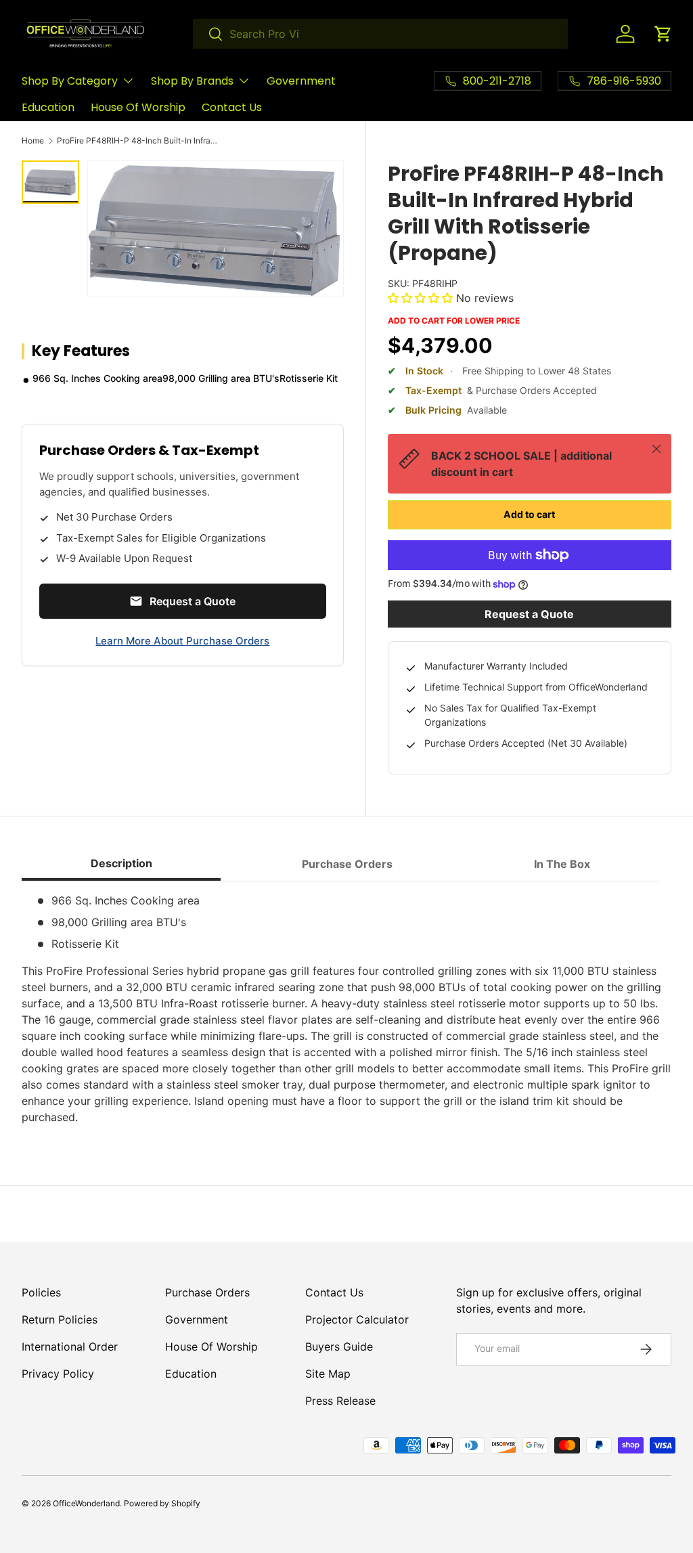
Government (301, 81)
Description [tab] (121, 863)
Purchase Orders (207, 1292)
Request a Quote (529, 614)
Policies (41, 1292)
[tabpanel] (346, 1008)
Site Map (328, 1373)
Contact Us (232, 107)
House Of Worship (138, 107)
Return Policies (59, 1319)
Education (48, 107)
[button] (663, 34)
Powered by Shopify (162, 1503)
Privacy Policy (58, 1373)
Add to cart (529, 514)
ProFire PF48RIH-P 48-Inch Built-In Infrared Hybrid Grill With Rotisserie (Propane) (138, 141)
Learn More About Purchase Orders (182, 640)
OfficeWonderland (86, 1503)
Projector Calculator (357, 1319)
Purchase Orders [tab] (347, 864)
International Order (70, 1346)
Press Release (340, 1400)
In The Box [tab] (562, 864)
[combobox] (380, 34)
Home (33, 141)
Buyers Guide (339, 1346)
